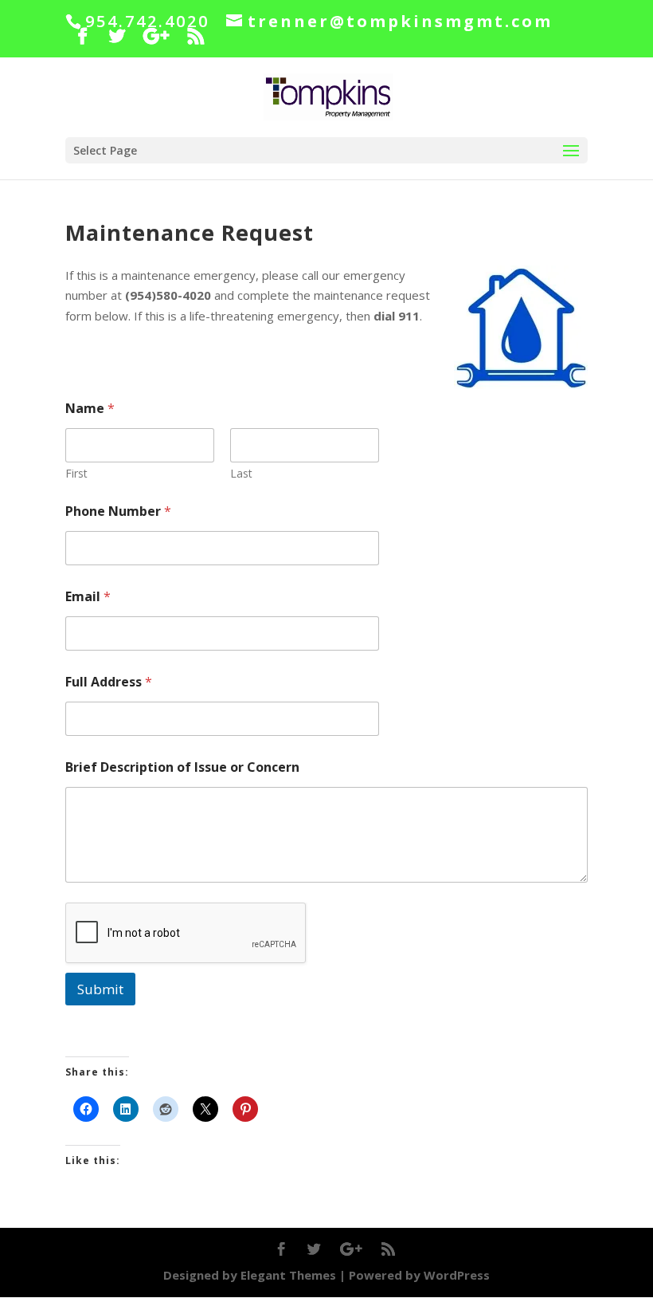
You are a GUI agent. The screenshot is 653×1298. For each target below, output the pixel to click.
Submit (100, 989)
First (76, 473)
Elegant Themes (288, 1275)
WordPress (457, 1275)
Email (88, 596)
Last (241, 473)
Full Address (108, 682)
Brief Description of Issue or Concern (182, 767)
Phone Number (118, 511)
